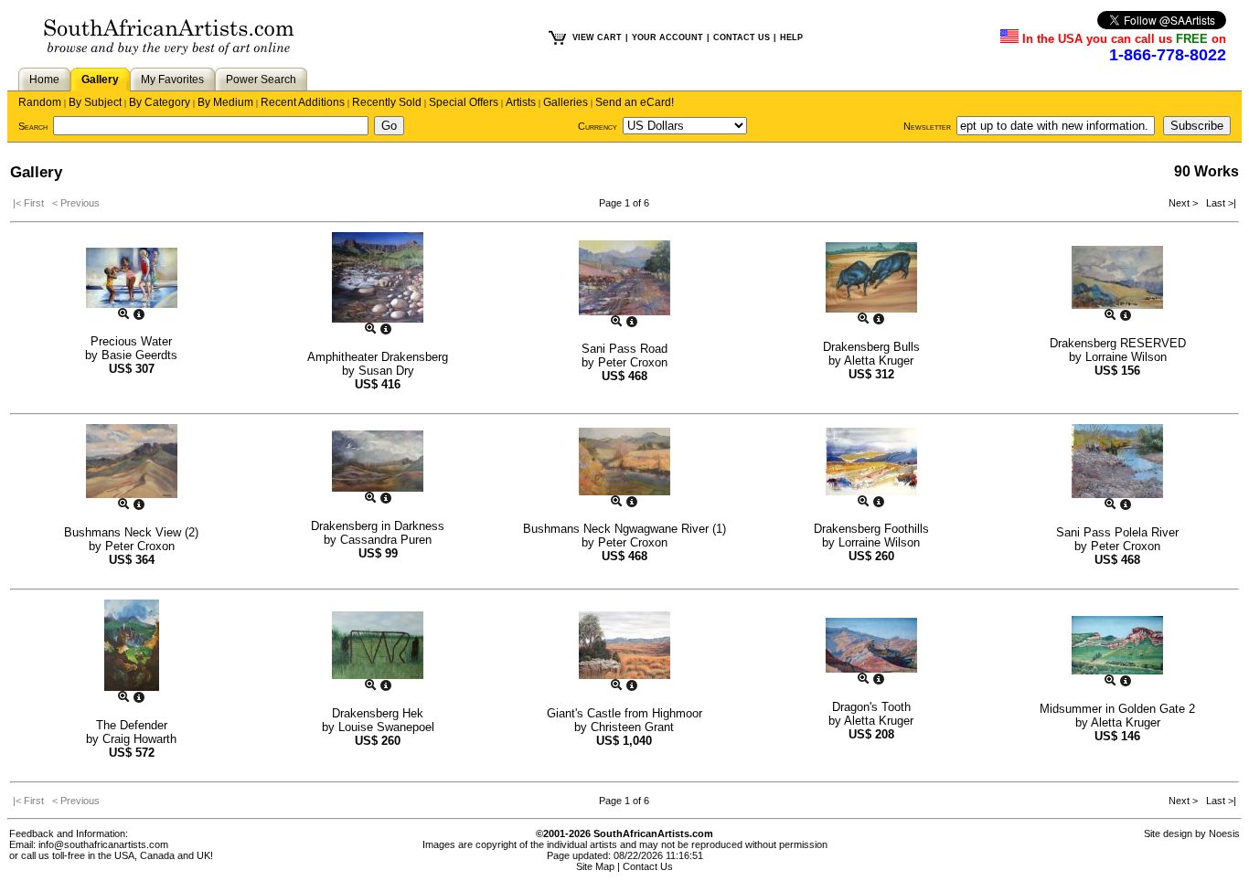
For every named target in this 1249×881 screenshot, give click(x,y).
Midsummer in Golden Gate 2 (1117, 709)
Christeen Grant (632, 727)
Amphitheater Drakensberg (377, 357)
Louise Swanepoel (386, 727)
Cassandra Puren (386, 540)
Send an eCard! (634, 102)
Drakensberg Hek (377, 713)
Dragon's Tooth (871, 707)
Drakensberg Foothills (871, 529)
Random (39, 102)
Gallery (100, 79)
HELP (791, 37)
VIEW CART (597, 37)
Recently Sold (387, 102)
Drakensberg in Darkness (377, 526)
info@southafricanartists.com (103, 844)
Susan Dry (386, 370)
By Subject (95, 102)
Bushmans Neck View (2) (131, 532)
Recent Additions (303, 102)
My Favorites (172, 79)
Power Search (261, 79)
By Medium (225, 102)
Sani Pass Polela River (1117, 532)
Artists (521, 102)
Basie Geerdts (139, 355)
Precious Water (131, 341)
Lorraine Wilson (1126, 357)
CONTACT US (741, 37)
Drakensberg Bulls (871, 347)
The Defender (131, 725)
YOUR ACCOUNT (667, 37)
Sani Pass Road (624, 349)
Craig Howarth (139, 739)
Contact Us (648, 866)
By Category (159, 102)
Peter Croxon (632, 362)
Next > (1185, 202)
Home (44, 79)
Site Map (595, 866)
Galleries (565, 102)
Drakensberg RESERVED (1118, 343)
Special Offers (463, 102)
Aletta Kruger (878, 360)
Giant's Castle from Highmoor (624, 713)
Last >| (1218, 202)
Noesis (1224, 833)
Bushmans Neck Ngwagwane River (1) (624, 529)
